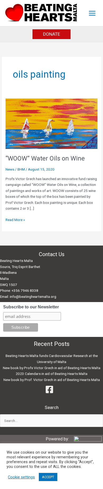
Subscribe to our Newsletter (31, 307)
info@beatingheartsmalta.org (33, 296)
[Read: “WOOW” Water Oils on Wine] (51, 123)
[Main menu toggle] (92, 13)
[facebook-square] (51, 389)
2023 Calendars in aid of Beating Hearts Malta (51, 374)
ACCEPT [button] (48, 477)
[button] (51, 34)
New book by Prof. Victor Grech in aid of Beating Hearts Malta (51, 380)
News (10, 169)
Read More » (15, 220)
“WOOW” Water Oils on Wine (45, 158)
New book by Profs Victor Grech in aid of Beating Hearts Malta (51, 368)
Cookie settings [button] (21, 477)
